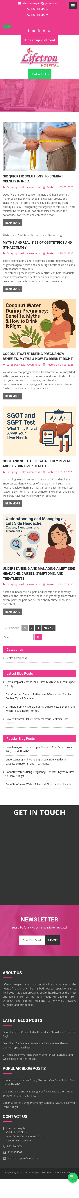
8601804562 (15, 1152)
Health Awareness (29, 187)
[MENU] (73, 5)
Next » (48, 628)
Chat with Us (39, 74)
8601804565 (14, 1146)
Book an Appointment (39, 40)
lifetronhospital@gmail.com (24, 1158)
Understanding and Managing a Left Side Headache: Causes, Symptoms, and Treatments (39, 573)
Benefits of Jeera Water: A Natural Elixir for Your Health (38, 784)
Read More (12, 222)
